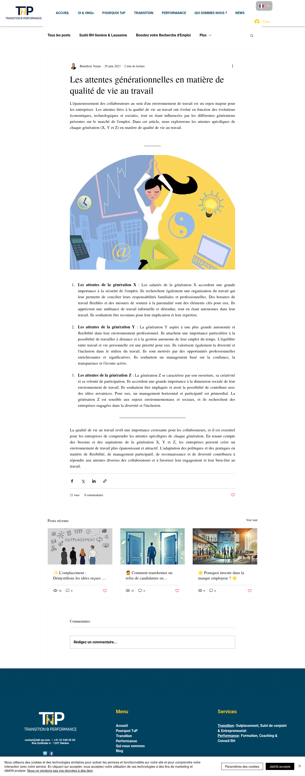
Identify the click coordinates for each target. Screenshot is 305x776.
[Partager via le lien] (105, 481)
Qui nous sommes (130, 746)
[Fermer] (299, 766)
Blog (119, 751)
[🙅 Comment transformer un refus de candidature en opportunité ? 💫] (152, 546)
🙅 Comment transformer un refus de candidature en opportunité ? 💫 (149, 575)
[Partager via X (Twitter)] (83, 481)
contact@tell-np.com (37, 740)
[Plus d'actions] (232, 66)
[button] (252, 35)
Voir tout (251, 520)
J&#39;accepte (279, 766)
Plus (203, 35)
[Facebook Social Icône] (51, 753)
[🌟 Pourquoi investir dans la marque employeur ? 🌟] (225, 546)
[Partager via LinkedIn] (94, 481)
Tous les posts (59, 35)
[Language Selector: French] (264, 6)
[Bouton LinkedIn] (45, 753)
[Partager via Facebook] (72, 481)
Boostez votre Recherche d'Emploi (163, 35)
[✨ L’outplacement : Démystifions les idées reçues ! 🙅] (80, 546)
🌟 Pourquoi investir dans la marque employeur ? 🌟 (221, 575)
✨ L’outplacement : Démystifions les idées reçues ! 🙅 (78, 575)
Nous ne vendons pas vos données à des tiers (60, 770)
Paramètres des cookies (242, 766)
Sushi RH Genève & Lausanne (103, 35)
